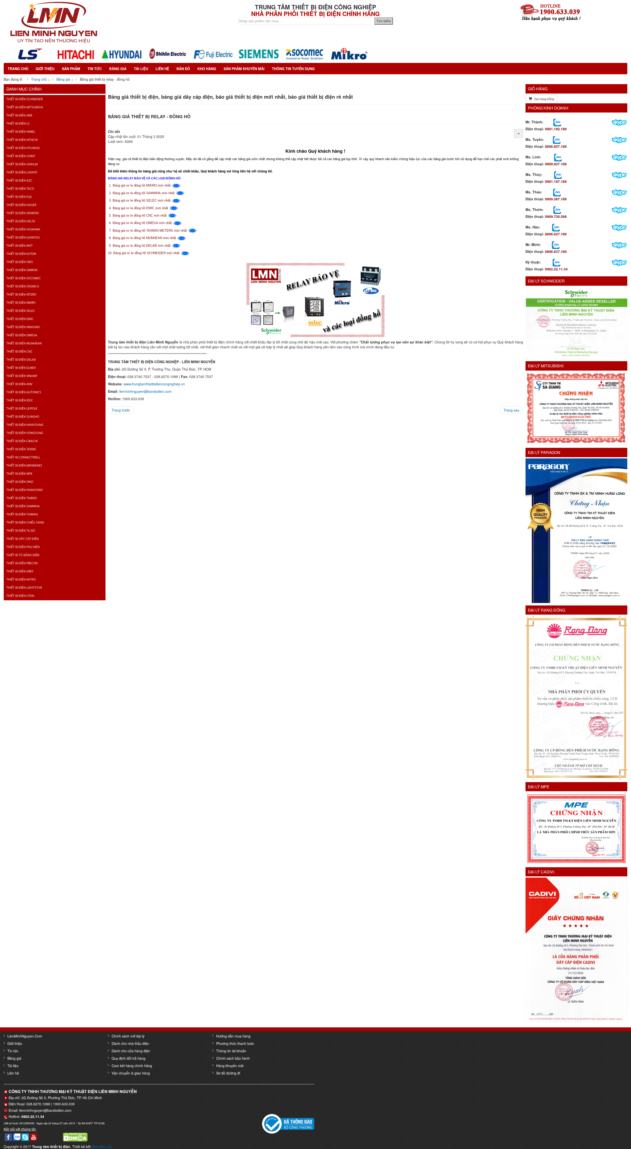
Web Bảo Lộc (101, 1146)
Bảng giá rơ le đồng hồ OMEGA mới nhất (142, 223)
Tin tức (95, 68)
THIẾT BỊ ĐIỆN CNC (19, 351)
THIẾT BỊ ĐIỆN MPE (19, 473)
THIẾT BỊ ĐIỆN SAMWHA (23, 506)
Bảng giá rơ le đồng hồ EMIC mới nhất (140, 208)
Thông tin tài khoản (231, 1050)
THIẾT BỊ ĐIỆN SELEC (20, 311)
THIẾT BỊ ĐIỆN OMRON (21, 270)
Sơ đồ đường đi (228, 1073)
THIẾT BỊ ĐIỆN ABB (19, 115)
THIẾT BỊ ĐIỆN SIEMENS (22, 213)
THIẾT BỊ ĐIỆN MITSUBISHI (24, 107)
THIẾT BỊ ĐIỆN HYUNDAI (23, 148)
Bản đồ (183, 68)
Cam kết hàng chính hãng (132, 1065)
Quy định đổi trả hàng (128, 1058)
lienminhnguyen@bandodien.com (145, 391)
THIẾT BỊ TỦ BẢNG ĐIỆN (22, 555)
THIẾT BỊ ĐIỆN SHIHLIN (22, 164)
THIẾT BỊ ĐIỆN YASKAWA (23, 229)
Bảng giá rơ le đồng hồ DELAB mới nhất (142, 245)
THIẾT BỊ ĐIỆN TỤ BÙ (20, 530)
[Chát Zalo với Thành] (557, 121)
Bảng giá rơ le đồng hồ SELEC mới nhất (142, 200)
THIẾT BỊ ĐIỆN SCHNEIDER (24, 99)
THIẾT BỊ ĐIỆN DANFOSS (23, 237)
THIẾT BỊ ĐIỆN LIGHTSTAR (24, 587)
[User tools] (518, 133)
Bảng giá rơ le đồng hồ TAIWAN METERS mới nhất (150, 230)
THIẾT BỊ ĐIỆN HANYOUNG (24, 425)
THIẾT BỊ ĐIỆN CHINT (20, 156)
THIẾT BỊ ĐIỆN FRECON (22, 563)
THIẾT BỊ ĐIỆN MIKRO (20, 303)
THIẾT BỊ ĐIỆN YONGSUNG (24, 433)
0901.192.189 (556, 128)
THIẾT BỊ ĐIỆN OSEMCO (22, 286)
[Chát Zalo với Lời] (556, 244)
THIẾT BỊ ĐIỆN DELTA (20, 221)
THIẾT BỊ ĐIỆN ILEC (19, 180)
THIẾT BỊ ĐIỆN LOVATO (21, 172)
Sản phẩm (71, 68)
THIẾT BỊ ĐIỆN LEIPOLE (21, 408)
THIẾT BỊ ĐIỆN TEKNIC (21, 449)
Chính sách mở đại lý (128, 1036)
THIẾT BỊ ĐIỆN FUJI (19, 197)
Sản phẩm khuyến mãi (244, 68)
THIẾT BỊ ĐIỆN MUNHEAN (24, 343)
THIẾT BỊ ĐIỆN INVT (19, 246)
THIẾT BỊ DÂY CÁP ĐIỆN (22, 539)
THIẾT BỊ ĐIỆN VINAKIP (21, 376)
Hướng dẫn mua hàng (233, 1036)
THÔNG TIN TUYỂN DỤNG (293, 68)
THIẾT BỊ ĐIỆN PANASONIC (24, 490)
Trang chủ (18, 68)
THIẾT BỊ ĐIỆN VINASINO (23, 327)
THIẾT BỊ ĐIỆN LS (18, 123)
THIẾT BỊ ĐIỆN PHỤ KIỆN (23, 547)
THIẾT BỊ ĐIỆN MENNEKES (24, 465)
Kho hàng (206, 68)
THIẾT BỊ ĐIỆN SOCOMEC (23, 278)
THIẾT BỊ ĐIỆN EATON (21, 254)
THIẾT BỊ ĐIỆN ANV (19, 384)
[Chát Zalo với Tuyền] (557, 139)
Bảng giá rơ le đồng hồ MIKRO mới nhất (142, 185)
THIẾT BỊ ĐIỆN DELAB (21, 360)
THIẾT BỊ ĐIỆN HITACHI (22, 140)
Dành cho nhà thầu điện (130, 1043)
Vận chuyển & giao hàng (131, 1073)
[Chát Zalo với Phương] (556, 262)
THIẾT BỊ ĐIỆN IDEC (19, 400)
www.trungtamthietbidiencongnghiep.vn (154, 383)
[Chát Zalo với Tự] (558, 174)
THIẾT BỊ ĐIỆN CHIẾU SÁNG (25, 522)
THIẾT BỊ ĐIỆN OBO (19, 262)
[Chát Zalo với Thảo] (557, 191)
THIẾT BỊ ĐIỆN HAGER (21, 205)
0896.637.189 (556, 251)
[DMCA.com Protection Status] (75, 1136)
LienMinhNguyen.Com (24, 1036)
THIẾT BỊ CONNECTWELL (23, 457)
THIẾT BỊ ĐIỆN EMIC (20, 319)
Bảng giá (117, 68)
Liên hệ (162, 68)
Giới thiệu (45, 68)
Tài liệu (141, 68)
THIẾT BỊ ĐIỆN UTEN (20, 596)
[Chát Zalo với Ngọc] (557, 209)
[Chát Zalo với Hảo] (556, 227)
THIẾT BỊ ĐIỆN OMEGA (21, 335)
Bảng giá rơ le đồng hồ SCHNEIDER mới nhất (146, 253)
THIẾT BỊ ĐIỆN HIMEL (20, 132)
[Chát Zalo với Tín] (558, 156)
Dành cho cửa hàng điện (131, 1050)
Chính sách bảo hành (233, 1058)
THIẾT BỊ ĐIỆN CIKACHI (22, 441)
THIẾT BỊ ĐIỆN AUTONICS (23, 392)
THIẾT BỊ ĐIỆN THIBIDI (21, 498)
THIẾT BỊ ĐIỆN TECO (20, 189)
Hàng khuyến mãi (230, 1065)
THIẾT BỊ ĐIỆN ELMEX (21, 368)
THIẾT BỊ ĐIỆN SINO (19, 482)
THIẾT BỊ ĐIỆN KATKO (21, 579)
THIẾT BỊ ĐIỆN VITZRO (21, 294)
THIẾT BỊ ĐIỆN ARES (20, 571)
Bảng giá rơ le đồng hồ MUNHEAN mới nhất (144, 238)
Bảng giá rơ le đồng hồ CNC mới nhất (140, 215)
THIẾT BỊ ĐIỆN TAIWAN (22, 514)
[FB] (8, 1136)
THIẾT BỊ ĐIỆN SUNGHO (22, 416)
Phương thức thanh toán (235, 1043)
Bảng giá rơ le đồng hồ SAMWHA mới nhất (144, 193)
